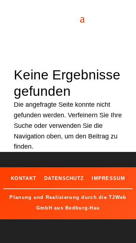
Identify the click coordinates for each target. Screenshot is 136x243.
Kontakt (23, 178)
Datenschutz (64, 178)
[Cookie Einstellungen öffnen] (13, 233)
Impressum (108, 178)
